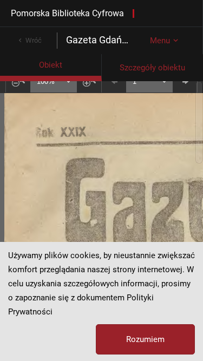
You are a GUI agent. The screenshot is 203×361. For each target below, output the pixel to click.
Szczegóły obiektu (152, 68)
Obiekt (50, 65)
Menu (160, 40)
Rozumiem (145, 339)
